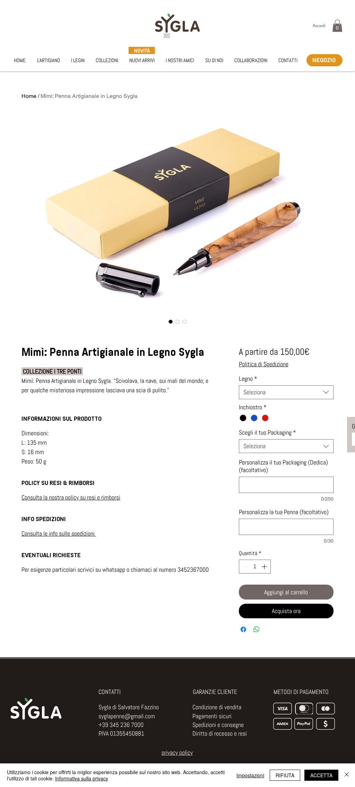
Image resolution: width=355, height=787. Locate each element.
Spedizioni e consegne (218, 725)
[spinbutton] (255, 566)
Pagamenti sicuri (212, 716)
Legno (248, 379)
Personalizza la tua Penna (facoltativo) (284, 512)
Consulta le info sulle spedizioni (58, 533)
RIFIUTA (285, 775)
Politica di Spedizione (263, 364)
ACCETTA (321, 775)
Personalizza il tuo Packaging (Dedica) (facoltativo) (283, 466)
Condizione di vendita (216, 707)
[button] (337, 25)
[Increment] (265, 566)
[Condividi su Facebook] (243, 629)
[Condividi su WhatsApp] (256, 629)
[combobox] (286, 392)
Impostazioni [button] (250, 775)
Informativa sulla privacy (81, 778)
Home (28, 96)
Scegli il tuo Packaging (267, 432)
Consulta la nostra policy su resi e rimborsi (70, 497)
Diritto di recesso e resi (219, 733)
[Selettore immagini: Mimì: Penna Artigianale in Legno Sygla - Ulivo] (170, 321)
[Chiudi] (347, 775)
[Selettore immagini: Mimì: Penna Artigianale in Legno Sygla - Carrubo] (184, 321)
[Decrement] (245, 566)
